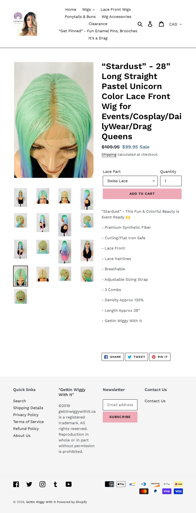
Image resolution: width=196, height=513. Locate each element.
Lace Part (112, 171)
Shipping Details (28, 408)
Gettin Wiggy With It (41, 502)
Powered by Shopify (72, 502)
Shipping (109, 154)
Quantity (168, 171)
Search (19, 401)
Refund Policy (26, 428)
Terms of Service (28, 421)
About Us (21, 435)
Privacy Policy (25, 415)
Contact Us (155, 401)
